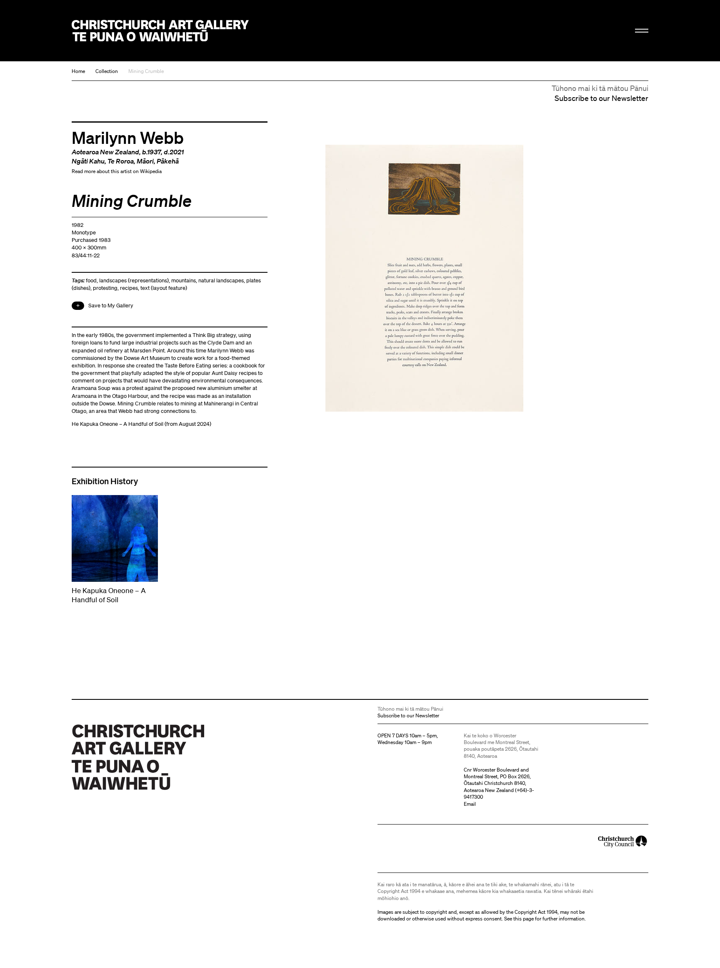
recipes (129, 288)
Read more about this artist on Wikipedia (117, 171)
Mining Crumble (146, 71)
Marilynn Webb (128, 137)
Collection (106, 71)
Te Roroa (121, 161)
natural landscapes (221, 280)
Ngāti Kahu (88, 161)
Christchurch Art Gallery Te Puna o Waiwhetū (160, 31)
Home (78, 71)
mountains (183, 280)
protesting (105, 288)
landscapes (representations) (134, 280)
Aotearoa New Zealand (105, 152)
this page (523, 918)
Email (470, 803)
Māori (145, 161)
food (91, 280)
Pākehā (168, 161)
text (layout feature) (163, 288)
